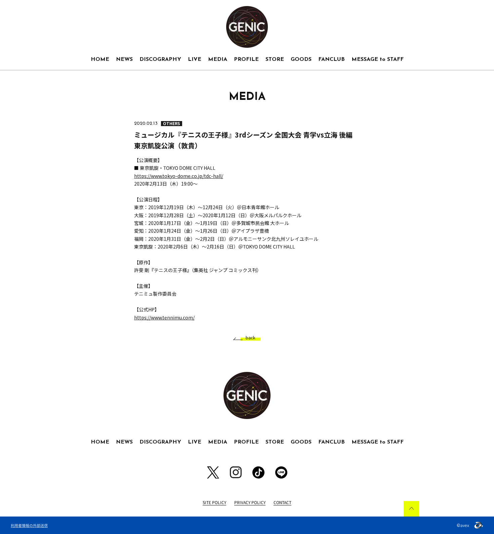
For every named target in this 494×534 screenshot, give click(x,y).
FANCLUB (331, 59)
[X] (213, 472)
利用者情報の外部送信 (29, 525)
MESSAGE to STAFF (378, 59)
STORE (274, 59)
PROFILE (246, 59)
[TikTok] (258, 472)
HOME (100, 59)
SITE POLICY (214, 502)
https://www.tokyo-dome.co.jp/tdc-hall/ (178, 176)
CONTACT (282, 502)
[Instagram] (236, 472)
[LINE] (281, 472)
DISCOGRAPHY (160, 59)
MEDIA (217, 59)
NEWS (124, 59)
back (250, 338)
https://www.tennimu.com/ (164, 317)
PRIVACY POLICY (249, 502)
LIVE (194, 59)
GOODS (301, 59)
